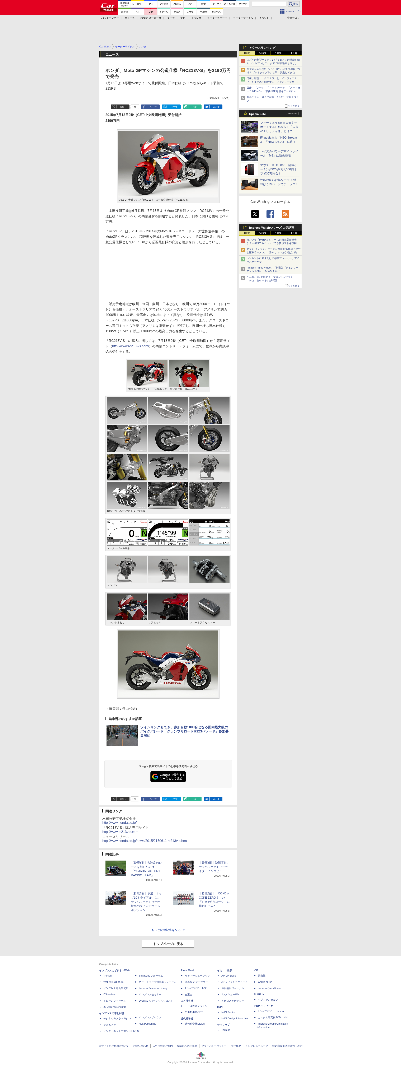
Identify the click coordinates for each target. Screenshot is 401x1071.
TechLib (225, 1030)
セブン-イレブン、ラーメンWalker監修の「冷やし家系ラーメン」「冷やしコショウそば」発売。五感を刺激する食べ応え (274, 252)
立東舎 (188, 994)
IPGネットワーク (263, 1006)
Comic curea (265, 982)
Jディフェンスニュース (234, 982)
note (195, 107)
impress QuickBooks (269, 988)
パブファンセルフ (268, 999)
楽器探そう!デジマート (198, 982)
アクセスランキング (262, 47)
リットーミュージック (197, 975)
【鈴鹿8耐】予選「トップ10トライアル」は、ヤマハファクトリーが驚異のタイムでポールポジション (146, 902)
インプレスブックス (150, 1017)
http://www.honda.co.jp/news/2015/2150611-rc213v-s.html (145, 841)
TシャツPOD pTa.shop (271, 1011)
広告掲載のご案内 (163, 1045)
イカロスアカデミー (232, 1000)
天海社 (261, 975)
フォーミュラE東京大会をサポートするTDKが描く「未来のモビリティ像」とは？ (279, 127)
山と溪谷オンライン (196, 1006)
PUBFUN (259, 994)
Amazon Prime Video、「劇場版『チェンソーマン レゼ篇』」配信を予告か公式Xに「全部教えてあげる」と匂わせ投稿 (272, 271)
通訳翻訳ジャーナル (232, 988)
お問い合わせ (140, 1045)
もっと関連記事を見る (166, 930)
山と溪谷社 (187, 1000)
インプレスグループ (256, 1045)
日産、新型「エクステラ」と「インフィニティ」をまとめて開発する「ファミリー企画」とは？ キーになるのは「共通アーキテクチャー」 (273, 82)
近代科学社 (187, 1018)
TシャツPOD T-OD (196, 988)
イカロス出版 (224, 970)
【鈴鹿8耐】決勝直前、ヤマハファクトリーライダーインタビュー (214, 867)
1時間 (247, 53)
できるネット (110, 1024)
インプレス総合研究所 (115, 988)
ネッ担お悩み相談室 (114, 1007)
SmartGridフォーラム (151, 975)
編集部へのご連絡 (187, 1045)
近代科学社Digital (195, 1023)
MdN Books (228, 1012)
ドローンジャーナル (114, 1000)
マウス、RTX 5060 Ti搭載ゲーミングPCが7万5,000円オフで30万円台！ (278, 169)
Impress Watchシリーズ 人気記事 (271, 227)
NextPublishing (147, 1023)
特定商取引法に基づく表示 (287, 1045)
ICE (256, 970)
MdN (220, 1007)
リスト (135, 107)
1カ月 (294, 53)
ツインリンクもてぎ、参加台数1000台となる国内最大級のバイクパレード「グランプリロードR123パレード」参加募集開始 (184, 731)
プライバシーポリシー (214, 1045)
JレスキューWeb (230, 994)
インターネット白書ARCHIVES (121, 1031)
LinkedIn (216, 107)
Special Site (257, 114)
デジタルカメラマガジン (117, 1018)
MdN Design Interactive (234, 1018)
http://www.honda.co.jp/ (119, 822)
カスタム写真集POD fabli (273, 1017)
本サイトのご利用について (114, 1045)
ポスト (122, 107)
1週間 (278, 53)
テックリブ (223, 1024)
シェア (153, 107)
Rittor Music (188, 970)
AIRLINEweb (228, 975)
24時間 (262, 53)
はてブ (174, 107)
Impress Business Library (153, 988)
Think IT (107, 975)
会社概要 (236, 1045)
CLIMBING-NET (194, 1012)
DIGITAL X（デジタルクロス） (156, 1000)
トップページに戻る (168, 944)
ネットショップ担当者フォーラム (157, 982)
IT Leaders (109, 994)
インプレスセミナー (150, 994)
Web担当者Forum (113, 982)
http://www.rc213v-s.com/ (130, 346)
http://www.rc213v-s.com (120, 832)
